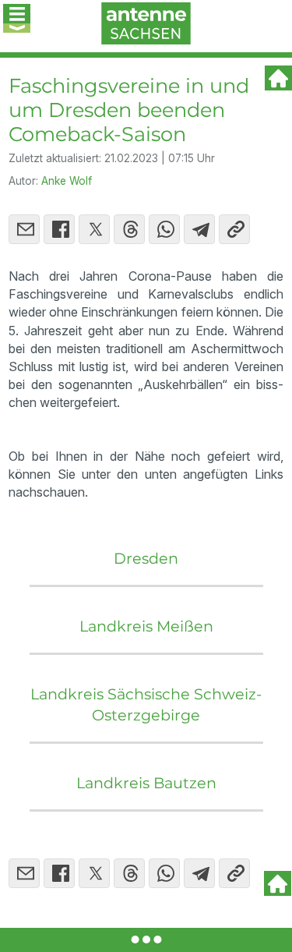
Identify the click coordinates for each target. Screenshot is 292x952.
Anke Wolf (66, 181)
